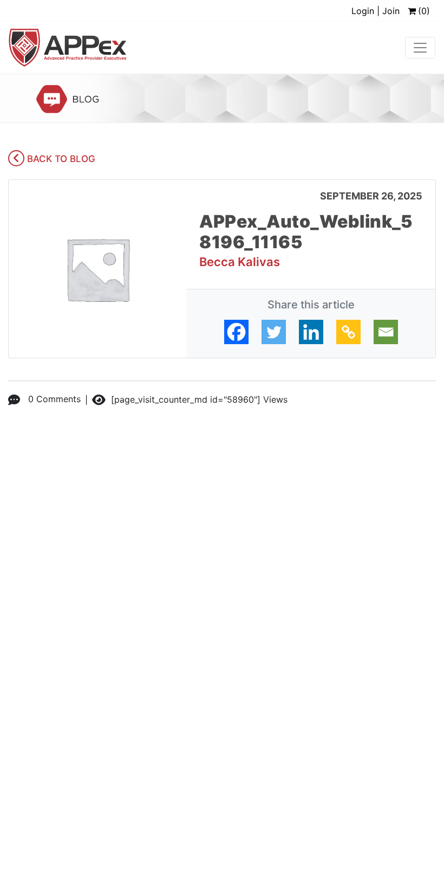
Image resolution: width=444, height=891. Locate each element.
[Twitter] (274, 332)
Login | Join (375, 10)
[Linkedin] (311, 332)
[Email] (386, 332)
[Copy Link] (348, 332)
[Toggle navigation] (420, 48)
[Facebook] (236, 332)
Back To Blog (59, 158)
